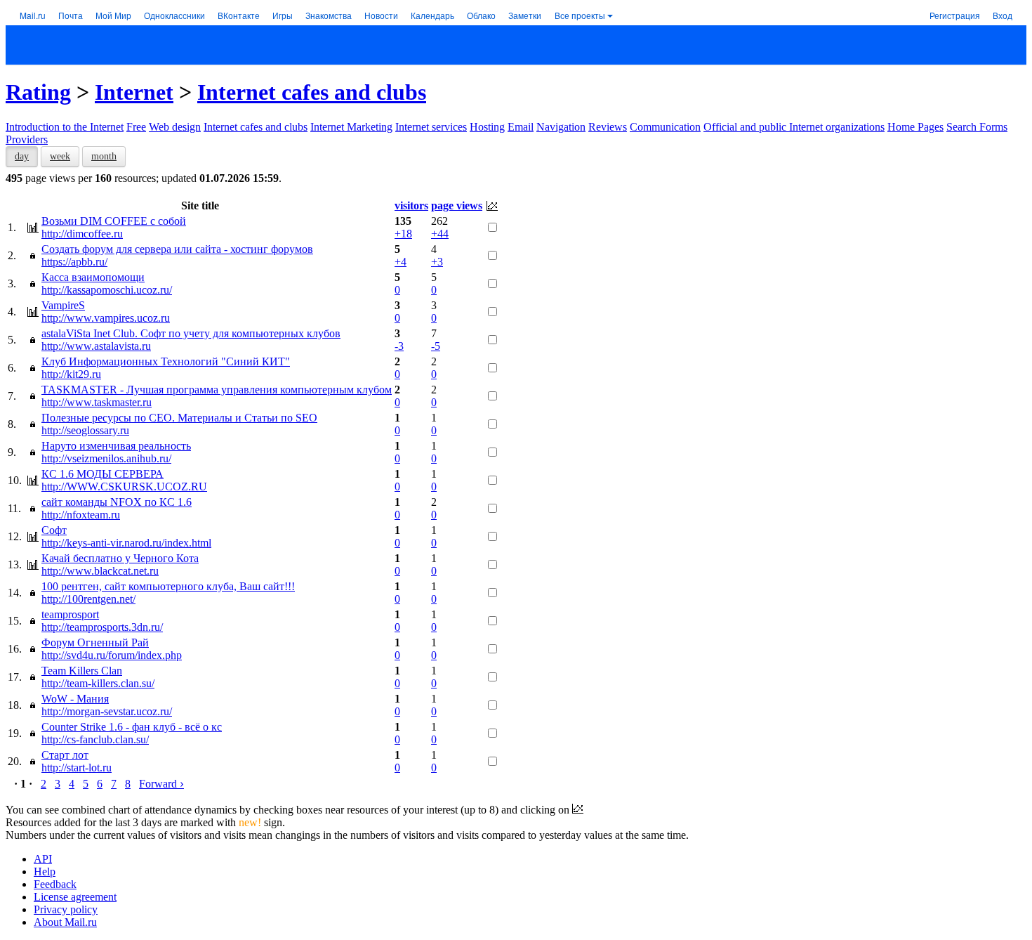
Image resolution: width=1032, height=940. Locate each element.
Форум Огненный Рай (95, 642)
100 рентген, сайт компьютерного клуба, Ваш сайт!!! (168, 586)
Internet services (431, 127)
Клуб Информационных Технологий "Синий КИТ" (165, 361)
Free (136, 127)
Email (521, 127)
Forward (161, 784)
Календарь (432, 15)
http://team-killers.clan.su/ (97, 683)
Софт (54, 530)
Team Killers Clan (81, 671)
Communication (665, 127)
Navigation (561, 127)
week (60, 156)
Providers (27, 139)
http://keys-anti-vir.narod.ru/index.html (126, 543)
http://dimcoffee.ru (82, 234)
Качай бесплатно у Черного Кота (120, 558)
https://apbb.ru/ (74, 262)
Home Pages (915, 127)
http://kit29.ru (71, 374)
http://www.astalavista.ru (96, 346)
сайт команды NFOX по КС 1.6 (116, 502)
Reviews (607, 127)
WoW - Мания (75, 699)
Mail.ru (33, 15)
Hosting (487, 127)
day (22, 156)
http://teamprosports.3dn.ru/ (102, 627)
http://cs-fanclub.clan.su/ (95, 739)
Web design (175, 127)
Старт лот (64, 755)
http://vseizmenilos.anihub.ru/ (106, 458)
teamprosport (70, 614)
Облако (481, 15)
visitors (411, 205)
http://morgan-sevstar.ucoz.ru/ (106, 711)
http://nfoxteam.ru (80, 515)
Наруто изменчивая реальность (116, 446)
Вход (1002, 15)
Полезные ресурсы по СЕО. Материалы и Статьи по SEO (179, 418)
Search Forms (976, 127)
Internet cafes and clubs (311, 92)
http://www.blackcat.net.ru (100, 571)
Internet (134, 92)
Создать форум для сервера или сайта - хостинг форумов (177, 249)
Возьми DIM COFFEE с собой (113, 221)
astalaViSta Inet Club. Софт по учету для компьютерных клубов (190, 333)
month (104, 156)
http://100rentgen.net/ (88, 599)
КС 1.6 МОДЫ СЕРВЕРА (102, 474)
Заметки (524, 15)
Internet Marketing (351, 127)
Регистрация (955, 15)
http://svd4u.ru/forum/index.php (111, 655)
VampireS (63, 305)
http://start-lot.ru (76, 767)
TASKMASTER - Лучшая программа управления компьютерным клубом (216, 390)
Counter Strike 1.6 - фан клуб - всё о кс (131, 727)
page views (456, 205)
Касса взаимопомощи (93, 277)
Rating (38, 92)
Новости (381, 15)
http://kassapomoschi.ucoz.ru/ (106, 290)
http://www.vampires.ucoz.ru (105, 318)
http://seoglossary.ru (85, 430)
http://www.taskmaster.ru (96, 402)
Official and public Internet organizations (794, 127)
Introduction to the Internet (65, 127)
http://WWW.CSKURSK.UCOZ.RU (124, 486)
